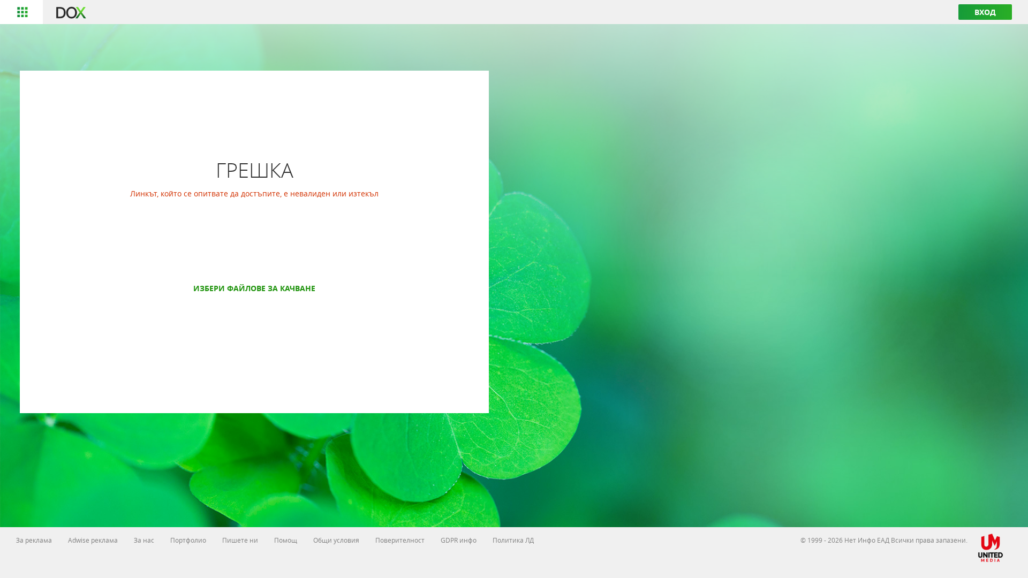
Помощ (285, 540)
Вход (985, 12)
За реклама (34, 540)
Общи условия (336, 540)
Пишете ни (240, 540)
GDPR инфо (459, 540)
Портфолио (188, 540)
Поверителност (400, 540)
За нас (144, 540)
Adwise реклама (93, 540)
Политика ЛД (513, 540)
